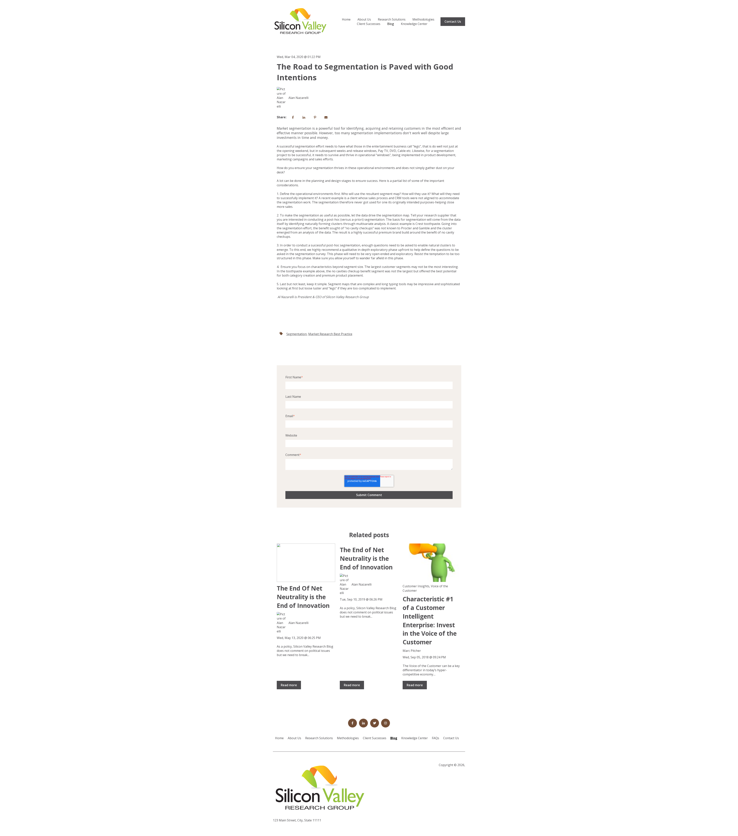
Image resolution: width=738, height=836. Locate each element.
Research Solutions (392, 19)
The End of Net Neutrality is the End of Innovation (366, 558)
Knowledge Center (414, 24)
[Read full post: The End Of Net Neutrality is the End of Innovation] (306, 563)
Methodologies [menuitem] (348, 738)
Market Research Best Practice (330, 334)
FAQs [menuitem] (435, 738)
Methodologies (423, 19)
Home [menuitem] (279, 738)
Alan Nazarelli (298, 98)
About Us (364, 19)
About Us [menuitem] (294, 738)
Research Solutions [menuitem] (319, 738)
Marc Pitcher (412, 651)
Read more (289, 685)
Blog (390, 24)
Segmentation (296, 334)
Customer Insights (416, 586)
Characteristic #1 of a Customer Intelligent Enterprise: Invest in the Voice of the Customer (430, 620)
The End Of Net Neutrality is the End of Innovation (303, 597)
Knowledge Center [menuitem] (414, 738)
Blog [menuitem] (393, 738)
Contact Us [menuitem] (451, 738)
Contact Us (453, 21)
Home (346, 19)
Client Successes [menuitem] (374, 738)
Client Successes (368, 24)
